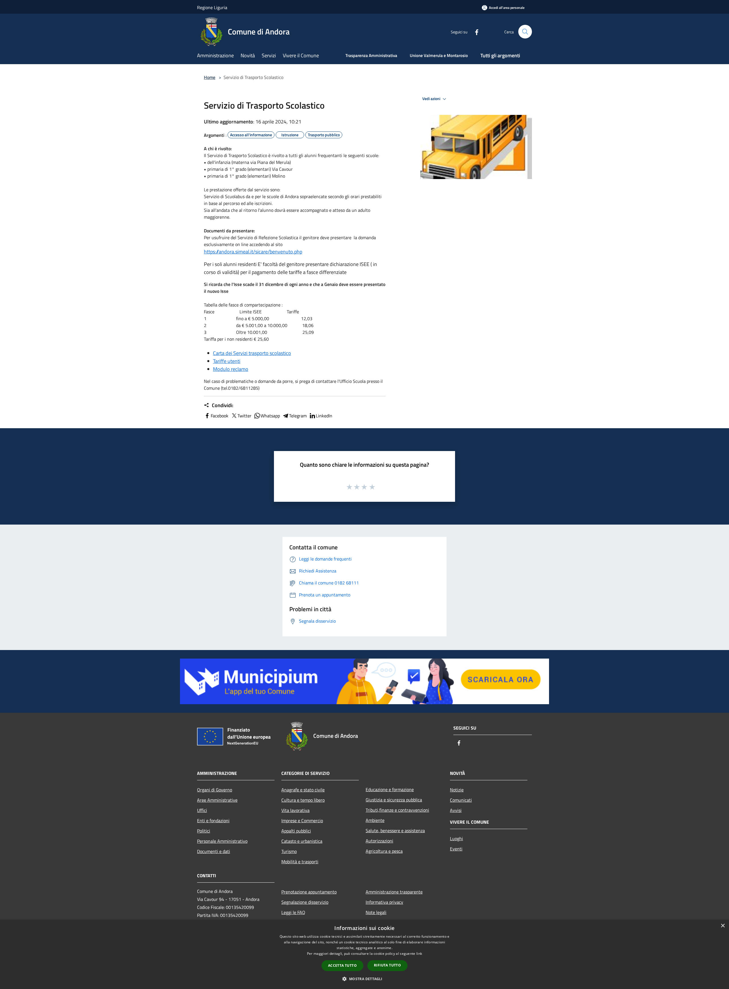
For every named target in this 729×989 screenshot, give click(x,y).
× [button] (722, 926)
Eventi (456, 848)
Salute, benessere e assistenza (395, 830)
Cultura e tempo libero (303, 800)
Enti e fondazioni (213, 820)
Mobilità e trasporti (299, 861)
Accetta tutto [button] (342, 965)
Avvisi (456, 810)
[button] (364, 978)
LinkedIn (324, 415)
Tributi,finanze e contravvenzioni (397, 810)
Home (209, 77)
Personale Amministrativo (222, 841)
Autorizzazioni (379, 840)
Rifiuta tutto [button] (387, 965)
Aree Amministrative (217, 800)
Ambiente (375, 820)
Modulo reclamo (230, 369)
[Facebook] (474, 31)
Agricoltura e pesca (384, 851)
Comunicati (461, 800)
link (419, 953)
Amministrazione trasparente (394, 891)
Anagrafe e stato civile (303, 789)
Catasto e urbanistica (301, 841)
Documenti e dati (213, 851)
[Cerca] (525, 31)
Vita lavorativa (295, 810)
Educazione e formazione (390, 789)
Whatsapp (270, 415)
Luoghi (456, 838)
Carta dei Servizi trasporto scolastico (252, 353)
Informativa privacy (384, 902)
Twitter (244, 415)
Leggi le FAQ (293, 912)
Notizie (457, 789)
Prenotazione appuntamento (309, 891)
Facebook (219, 415)
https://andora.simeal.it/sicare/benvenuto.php (253, 251)
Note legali (376, 912)
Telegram (298, 415)
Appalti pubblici (296, 830)
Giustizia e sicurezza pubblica (394, 799)
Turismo (289, 851)
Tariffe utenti (226, 361)
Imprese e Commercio (302, 820)
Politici (203, 830)
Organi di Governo (214, 789)
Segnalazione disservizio (304, 902)
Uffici (202, 810)
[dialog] (364, 954)
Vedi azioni (431, 99)
